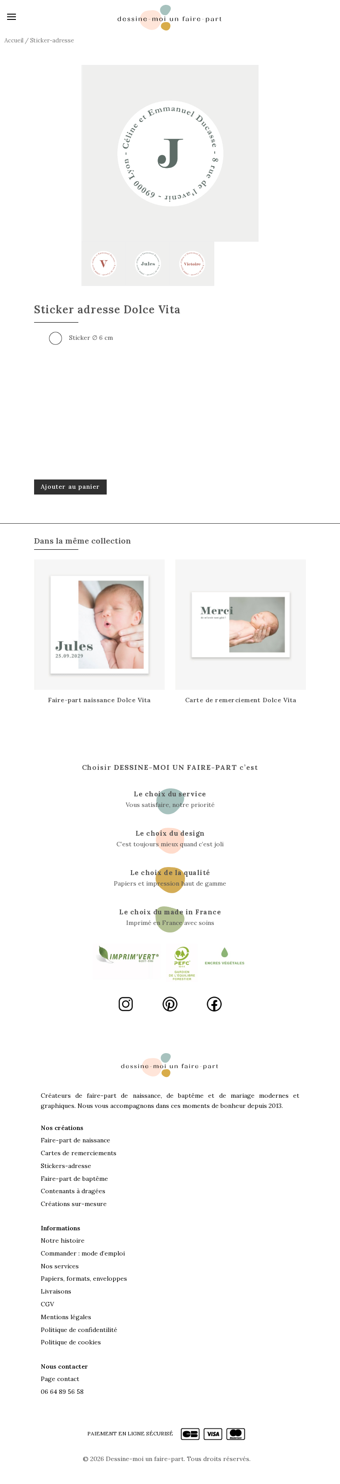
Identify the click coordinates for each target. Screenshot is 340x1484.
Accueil (13, 40)
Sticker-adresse (52, 40)
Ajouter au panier (70, 487)
